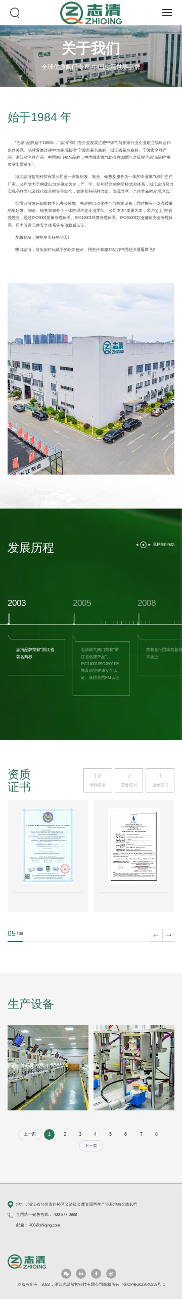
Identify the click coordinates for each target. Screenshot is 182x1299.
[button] (12, 375)
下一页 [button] (91, 1145)
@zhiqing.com (47, 1225)
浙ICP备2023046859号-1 (143, 1284)
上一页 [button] (30, 1134)
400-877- (61, 1214)
